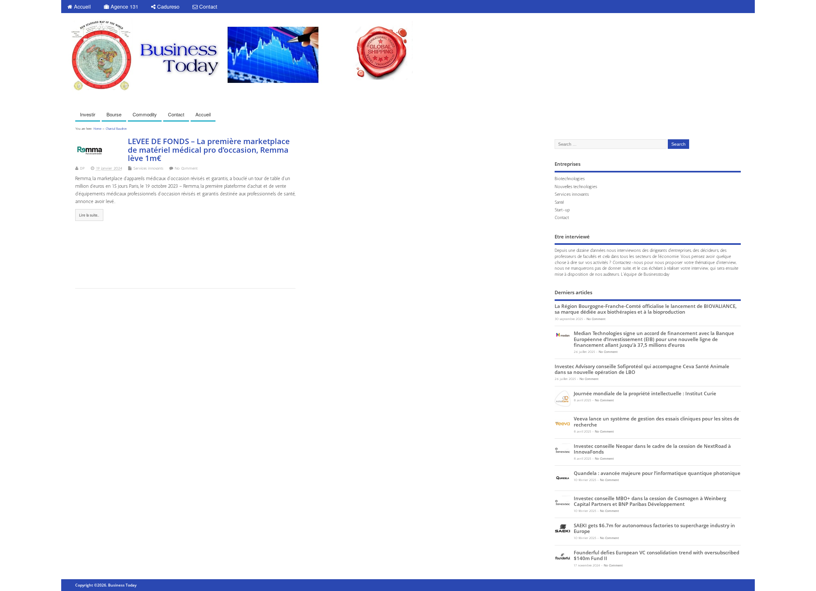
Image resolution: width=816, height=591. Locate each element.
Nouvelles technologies (576, 186)
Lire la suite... (89, 215)
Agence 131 (123, 6)
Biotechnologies (570, 178)
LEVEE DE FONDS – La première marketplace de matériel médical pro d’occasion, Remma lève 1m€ (209, 149)
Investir (87, 114)
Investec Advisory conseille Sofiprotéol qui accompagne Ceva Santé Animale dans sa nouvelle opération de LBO (642, 369)
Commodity (145, 114)
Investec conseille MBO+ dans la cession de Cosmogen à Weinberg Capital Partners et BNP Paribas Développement (650, 501)
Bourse (113, 114)
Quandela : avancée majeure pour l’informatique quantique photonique (657, 473)
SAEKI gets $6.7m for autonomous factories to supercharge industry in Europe (654, 528)
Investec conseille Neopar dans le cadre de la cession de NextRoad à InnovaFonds (652, 449)
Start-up (562, 209)
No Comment (186, 168)
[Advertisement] (633, 32)
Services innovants (148, 168)
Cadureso (167, 6)
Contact (207, 6)
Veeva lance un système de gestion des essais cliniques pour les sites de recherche (656, 421)
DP (82, 168)
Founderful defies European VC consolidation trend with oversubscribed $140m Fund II (656, 555)
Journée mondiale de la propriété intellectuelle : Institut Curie (645, 393)
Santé (559, 202)
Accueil (81, 6)
